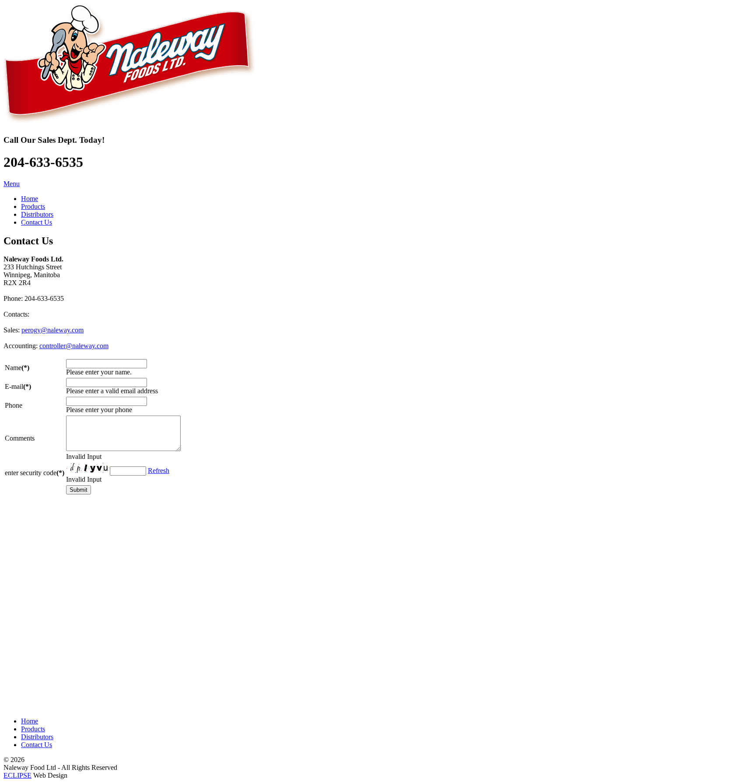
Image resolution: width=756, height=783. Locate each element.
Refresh (158, 470)
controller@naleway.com (73, 345)
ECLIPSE (18, 775)
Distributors (37, 737)
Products (33, 729)
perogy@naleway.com (52, 330)
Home (29, 721)
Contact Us (36, 744)
